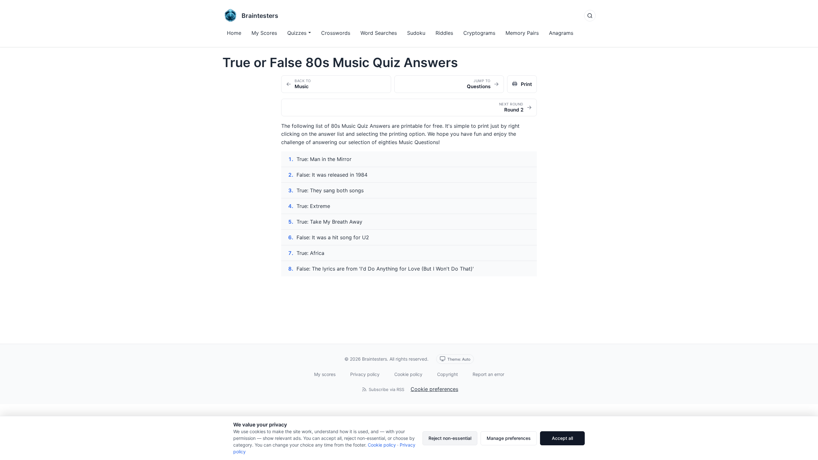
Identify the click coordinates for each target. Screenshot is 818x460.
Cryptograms (479, 33)
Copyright (447, 374)
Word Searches (378, 33)
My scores (325, 374)
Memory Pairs (522, 33)
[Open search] (590, 15)
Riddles (444, 33)
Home (234, 33)
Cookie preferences (434, 389)
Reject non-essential (449, 438)
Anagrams (561, 33)
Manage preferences (509, 438)
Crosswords (335, 33)
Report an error (488, 374)
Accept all (562, 438)
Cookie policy (408, 374)
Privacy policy (365, 374)
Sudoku (416, 33)
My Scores (264, 33)
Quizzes (296, 33)
